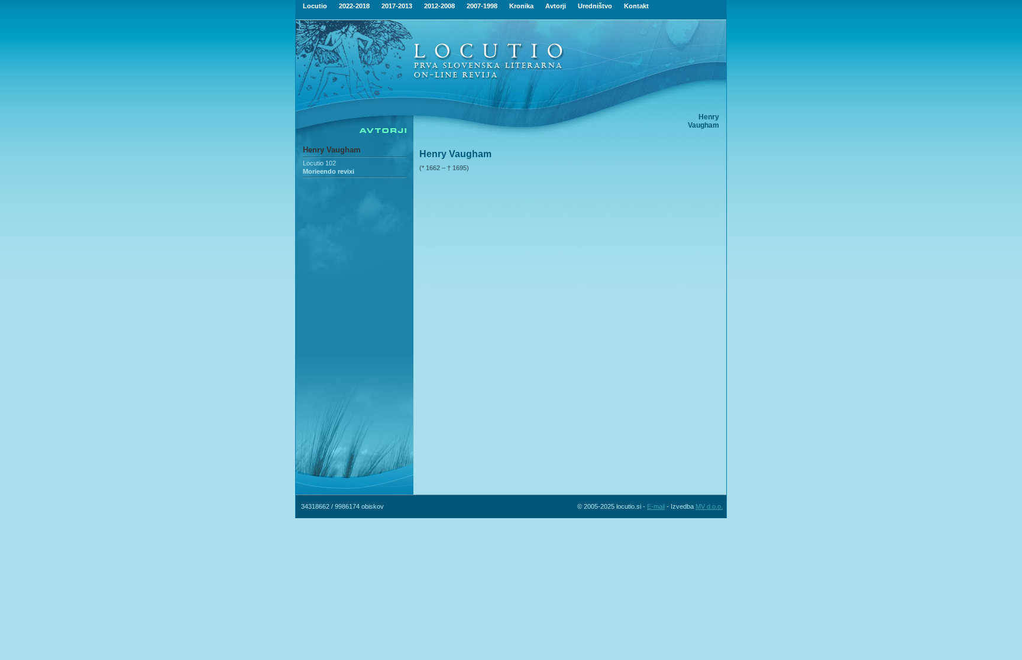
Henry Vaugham (332, 149)
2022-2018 (354, 5)
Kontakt (636, 5)
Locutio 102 (319, 163)
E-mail (656, 506)
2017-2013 (396, 5)
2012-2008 (439, 5)
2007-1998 (482, 5)
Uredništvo (595, 5)
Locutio (315, 5)
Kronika (521, 5)
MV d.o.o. (709, 506)
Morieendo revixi (328, 171)
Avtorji (555, 5)
